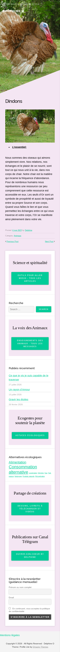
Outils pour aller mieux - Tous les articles (30, 278)
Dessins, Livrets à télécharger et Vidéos (30, 509)
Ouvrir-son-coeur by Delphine (30, 555)
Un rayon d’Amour (19, 389)
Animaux (17, 236)
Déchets (41, 473)
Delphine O (14, 11)
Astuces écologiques (30, 435)
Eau (46, 473)
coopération (33, 473)
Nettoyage (18, 476)
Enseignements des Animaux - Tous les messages (30, 343)
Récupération (40, 476)
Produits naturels (29, 476)
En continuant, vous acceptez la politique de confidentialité (29, 609)
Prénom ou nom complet (20, 587)
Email (11, 597)
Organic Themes (40, 647)
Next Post (49, 241)
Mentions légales (10, 635)
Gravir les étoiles (18, 399)
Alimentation (17, 462)
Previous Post (12, 241)
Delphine (28, 230)
